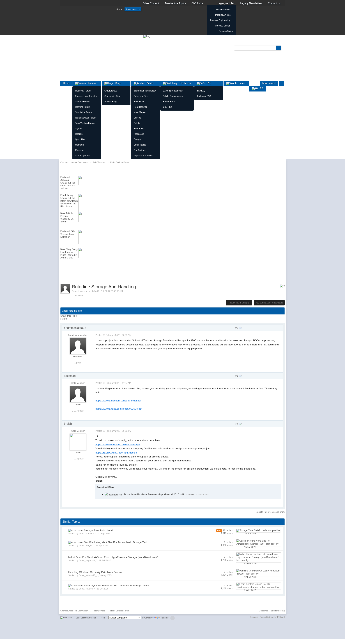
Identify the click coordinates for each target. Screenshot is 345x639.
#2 (236, 376)
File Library (184, 83)
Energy (137, 139)
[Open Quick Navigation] (281, 83)
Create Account (133, 9)
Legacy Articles (225, 3)
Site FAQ (201, 91)
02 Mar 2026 (250, 563)
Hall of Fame (169, 101)
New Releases (223, 9)
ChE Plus (167, 107)
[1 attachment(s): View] (75, 585)
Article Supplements (173, 96)
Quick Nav (80, 139)
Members (79, 145)
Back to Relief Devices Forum (270, 512)
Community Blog (112, 96)
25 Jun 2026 (250, 533)
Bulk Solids (139, 128)
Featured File (67, 231)
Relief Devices (99, 611)
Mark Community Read (86, 618)
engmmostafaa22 (91, 291)
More (64, 318)
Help (103, 618)
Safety (137, 123)
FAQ (207, 83)
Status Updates (82, 155)
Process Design (223, 25)
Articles (149, 83)
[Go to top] (172, 618)
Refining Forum (82, 107)
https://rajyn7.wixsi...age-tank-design (116, 452)
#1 (236, 328)
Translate (164, 618)
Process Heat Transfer (86, 96)
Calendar (79, 150)
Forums (91, 83)
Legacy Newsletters (251, 3)
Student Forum (82, 101)
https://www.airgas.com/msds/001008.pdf (118, 408)
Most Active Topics (175, 3)
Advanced (283, 47)
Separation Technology (145, 91)
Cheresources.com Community (74, 611)
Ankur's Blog (110, 101)
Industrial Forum (83, 91)
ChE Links (197, 3)
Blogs (117, 83)
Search (241, 83)
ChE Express (110, 91)
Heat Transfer (140, 107)
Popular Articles (223, 15)
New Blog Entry (69, 249)
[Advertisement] (76, 274)
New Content (269, 83)
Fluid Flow (139, 101)
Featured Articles (65, 178)
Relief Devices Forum (85, 118)
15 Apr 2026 (250, 547)
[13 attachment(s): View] (75, 542)
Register (79, 134)
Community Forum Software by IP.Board (267, 617)
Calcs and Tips (141, 96)
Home (66, 83)
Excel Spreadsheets (173, 91)
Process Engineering (220, 20)
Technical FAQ (204, 96)
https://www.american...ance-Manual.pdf (118, 400)
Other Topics (140, 145)
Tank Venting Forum (85, 123)
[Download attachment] (114, 494)
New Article (66, 213)
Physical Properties (143, 155)
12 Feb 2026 (250, 577)
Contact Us (274, 3)
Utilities (137, 118)
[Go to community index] (147, 36)
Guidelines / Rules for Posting (272, 611)
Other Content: (151, 3)
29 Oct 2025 (250, 590)
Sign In (119, 9)
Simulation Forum (83, 112)
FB (260, 88)
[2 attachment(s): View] (75, 530)
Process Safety (226, 31)
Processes (139, 134)
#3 (236, 424)
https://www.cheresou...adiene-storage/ (117, 444)
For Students (140, 150)
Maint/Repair (140, 112)
